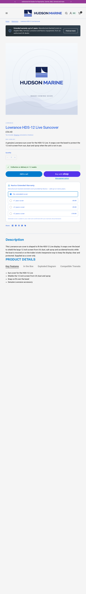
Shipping (16, 135)
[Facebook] (12, 225)
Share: (8, 225)
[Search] (66, 13)
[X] (15, 225)
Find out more (71, 31)
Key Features (12, 266)
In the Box (28, 266)
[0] (79, 13)
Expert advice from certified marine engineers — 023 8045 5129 (43, 1)
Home (7, 21)
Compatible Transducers (72, 266)
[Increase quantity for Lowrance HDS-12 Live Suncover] (15, 157)
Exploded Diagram (47, 266)
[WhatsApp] (22, 225)
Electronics (15, 21)
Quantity (8, 153)
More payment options (62, 178)
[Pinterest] (19, 225)
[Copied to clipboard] (25, 225)
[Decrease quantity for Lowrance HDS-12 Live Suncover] (7, 157)
